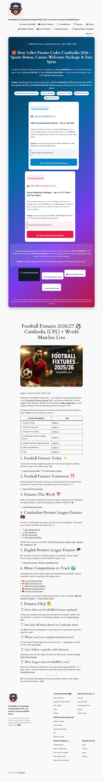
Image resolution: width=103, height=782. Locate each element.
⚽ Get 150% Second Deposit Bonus (54, 163)
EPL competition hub (49, 563)
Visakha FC (28, 545)
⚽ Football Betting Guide (53, 277)
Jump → (55, 423)
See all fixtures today (31, 471)
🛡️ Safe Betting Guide (51, 288)
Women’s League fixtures (35, 589)
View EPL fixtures (30, 563)
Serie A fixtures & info (33, 584)
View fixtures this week (32, 507)
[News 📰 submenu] (94, 33)
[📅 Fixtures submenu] (83, 24)
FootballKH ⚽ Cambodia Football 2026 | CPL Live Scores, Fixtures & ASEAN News (43, 20)
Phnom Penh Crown (56, 542)
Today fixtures (73, 617)
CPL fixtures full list (32, 530)
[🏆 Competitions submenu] (70, 24)
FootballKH (21, 772)
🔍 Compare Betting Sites (29, 273)
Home (22, 393)
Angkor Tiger (70, 542)
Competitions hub (27, 672)
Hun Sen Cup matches (34, 591)
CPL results (36, 645)
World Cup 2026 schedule (35, 586)
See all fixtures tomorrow (33, 489)
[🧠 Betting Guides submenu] (68, 29)
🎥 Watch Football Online (75, 274)
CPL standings (30, 532)
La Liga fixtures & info (33, 581)
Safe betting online (46, 598)
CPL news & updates (33, 538)
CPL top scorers (31, 535)
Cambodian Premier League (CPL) (39, 400)
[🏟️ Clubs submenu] (94, 24)
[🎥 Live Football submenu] (50, 29)
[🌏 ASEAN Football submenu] (34, 29)
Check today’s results (53, 471)
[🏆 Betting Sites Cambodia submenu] (94, 29)
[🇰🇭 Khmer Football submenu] (53, 24)
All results (68, 642)
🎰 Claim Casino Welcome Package (50, 235)
